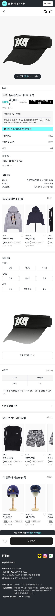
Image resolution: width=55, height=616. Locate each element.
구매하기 (31, 541)
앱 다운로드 (47, 4)
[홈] (45, 12)
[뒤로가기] (4, 11)
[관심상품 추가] (5, 541)
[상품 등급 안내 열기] (12, 114)
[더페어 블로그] (51, 556)
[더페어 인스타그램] (45, 556)
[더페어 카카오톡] (39, 556)
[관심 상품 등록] (22, 235)
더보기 (49, 198)
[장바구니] (51, 12)
